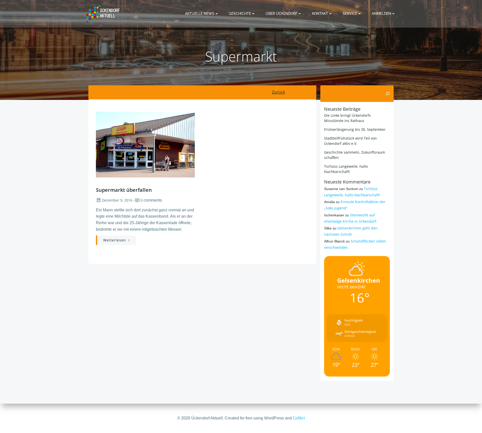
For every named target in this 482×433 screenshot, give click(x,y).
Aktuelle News (199, 14)
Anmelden (381, 14)
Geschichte (240, 14)
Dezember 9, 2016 (117, 200)
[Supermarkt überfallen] (145, 144)
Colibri (299, 418)
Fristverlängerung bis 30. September (355, 129)
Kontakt (320, 14)
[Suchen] (388, 93)
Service (350, 14)
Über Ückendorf (281, 14)
